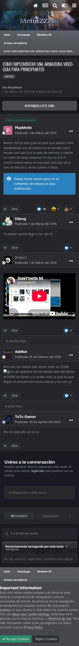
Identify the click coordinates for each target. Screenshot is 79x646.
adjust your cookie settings (30, 614)
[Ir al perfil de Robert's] (8, 260)
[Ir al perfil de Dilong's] (8, 221)
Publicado (36, 133)
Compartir (20, 516)
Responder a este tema (39, 105)
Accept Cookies (17, 639)
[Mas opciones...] (71, 131)
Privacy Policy (33, 627)
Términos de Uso (59, 618)
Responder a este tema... (29, 492)
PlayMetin (15, 87)
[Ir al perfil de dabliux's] (8, 354)
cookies (5, 609)
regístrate (37, 471)
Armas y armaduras (49, 91)
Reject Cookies (46, 639)
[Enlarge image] (7, 371)
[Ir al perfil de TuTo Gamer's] (8, 419)
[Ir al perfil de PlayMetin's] (8, 130)
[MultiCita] (5, 209)
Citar (15, 209)
